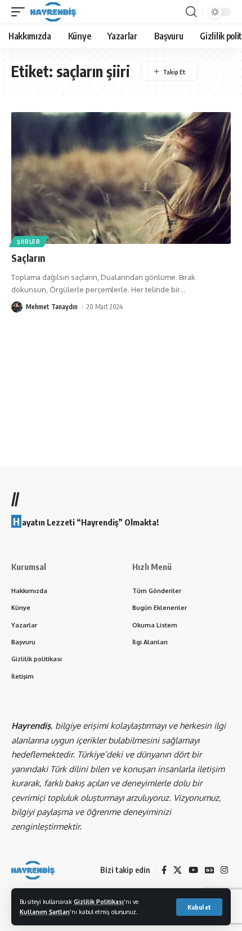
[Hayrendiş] (53, 12)
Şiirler (29, 241)
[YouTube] (193, 870)
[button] (199, 907)
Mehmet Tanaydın (52, 306)
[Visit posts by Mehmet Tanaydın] (17, 307)
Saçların (28, 258)
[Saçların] (121, 178)
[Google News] (209, 870)
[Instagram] (224, 870)
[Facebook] (164, 870)
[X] (178, 870)
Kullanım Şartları (45, 911)
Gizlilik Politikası (99, 901)
